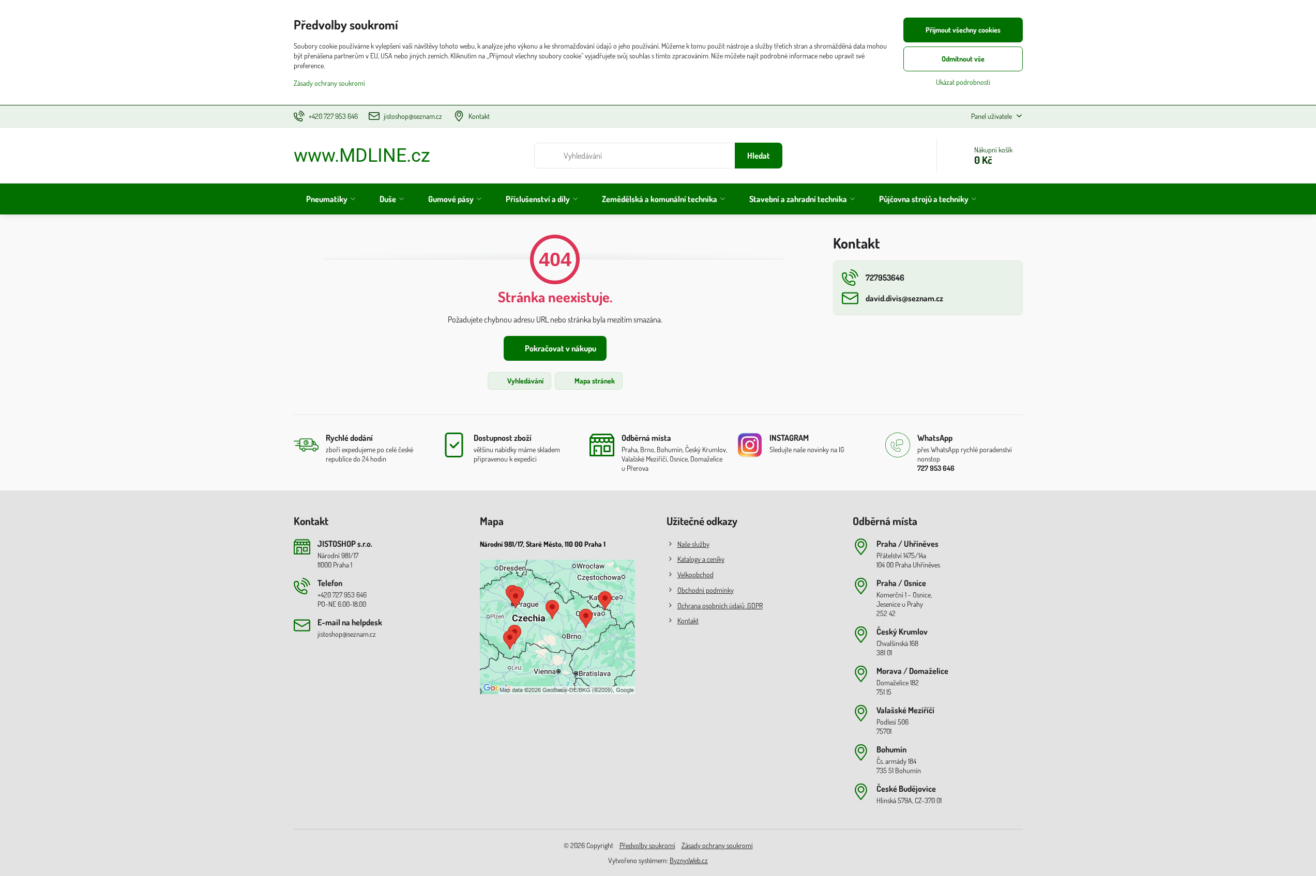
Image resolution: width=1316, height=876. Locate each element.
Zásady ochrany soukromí (717, 845)
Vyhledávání (524, 380)
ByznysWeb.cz (689, 860)
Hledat (758, 155)
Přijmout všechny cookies (963, 29)
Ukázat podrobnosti (963, 82)
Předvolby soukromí (647, 845)
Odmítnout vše (963, 58)
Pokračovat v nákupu (559, 348)
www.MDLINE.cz (362, 155)
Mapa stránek (594, 380)
